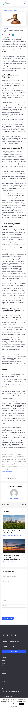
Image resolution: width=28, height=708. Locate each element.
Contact (4, 666)
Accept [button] (21, 704)
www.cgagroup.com (7, 471)
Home (3, 660)
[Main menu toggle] (24, 3)
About (3, 663)
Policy (3, 681)
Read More (14, 706)
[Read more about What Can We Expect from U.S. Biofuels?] (13, 522)
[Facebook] (2, 35)
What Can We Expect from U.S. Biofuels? (13, 532)
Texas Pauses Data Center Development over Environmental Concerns (12, 557)
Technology (5, 684)
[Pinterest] (9, 35)
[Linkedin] (13, 35)
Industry (4, 678)
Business (4, 673)
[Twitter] (6, 35)
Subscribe (14, 651)
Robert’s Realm (6, 676)
